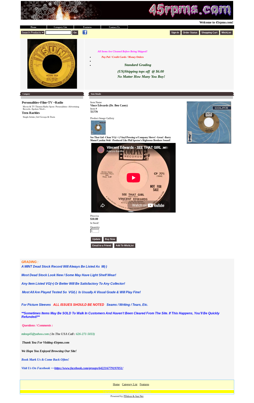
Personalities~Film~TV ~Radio (42, 102)
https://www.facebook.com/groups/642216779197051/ (88, 368)
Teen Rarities (31, 113)
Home (33, 27)
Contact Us (114, 27)
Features (87, 27)
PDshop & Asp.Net (133, 396)
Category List (60, 27)
